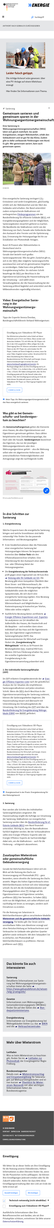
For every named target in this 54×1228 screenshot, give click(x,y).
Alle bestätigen (33, 1193)
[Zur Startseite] (40, 4)
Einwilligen (14, 390)
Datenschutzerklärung (13, 1221)
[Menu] (3, 17)
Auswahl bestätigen (11, 1193)
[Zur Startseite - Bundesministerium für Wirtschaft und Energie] (11, 12)
